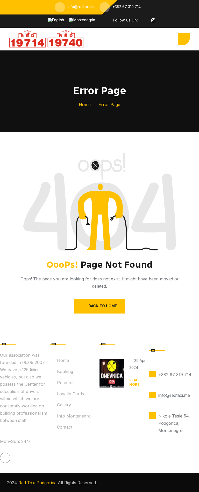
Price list (65, 382)
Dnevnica (138, 373)
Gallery (64, 404)
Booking (65, 371)
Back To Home (103, 306)
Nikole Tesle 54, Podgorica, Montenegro (174, 423)
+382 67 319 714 (126, 6)
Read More (134, 382)
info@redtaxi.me (82, 6)
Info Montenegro (74, 416)
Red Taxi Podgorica (36, 482)
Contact (64, 427)
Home (85, 104)
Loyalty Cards (70, 393)
